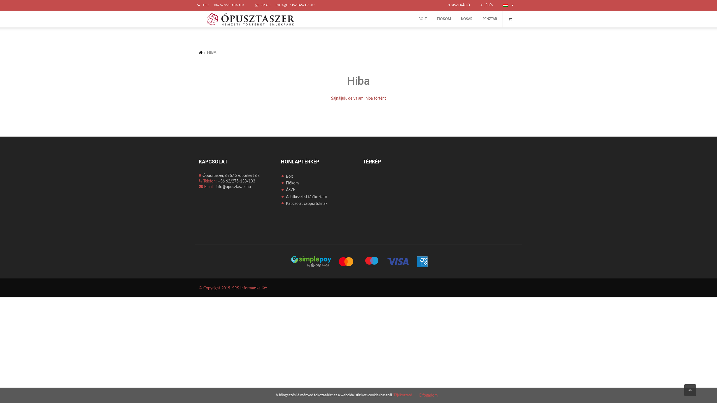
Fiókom (444, 19)
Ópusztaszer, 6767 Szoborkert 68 (231, 176)
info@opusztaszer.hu (295, 5)
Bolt (422, 19)
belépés (486, 5)
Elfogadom (428, 395)
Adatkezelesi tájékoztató (306, 197)
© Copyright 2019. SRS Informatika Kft (233, 288)
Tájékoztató (403, 395)
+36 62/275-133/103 (228, 5)
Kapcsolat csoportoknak (306, 204)
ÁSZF (290, 190)
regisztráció (458, 5)
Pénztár (490, 19)
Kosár (466, 19)
